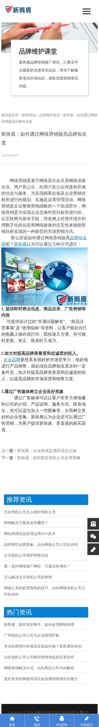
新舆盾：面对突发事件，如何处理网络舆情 (39, 625)
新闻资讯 (29, 115)
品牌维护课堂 (49, 115)
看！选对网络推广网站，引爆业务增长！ (37, 566)
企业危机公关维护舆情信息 (26, 555)
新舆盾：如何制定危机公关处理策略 (49, 458)
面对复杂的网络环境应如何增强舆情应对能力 (41, 679)
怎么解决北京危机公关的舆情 (28, 577)
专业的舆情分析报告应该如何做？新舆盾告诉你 (43, 646)
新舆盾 (20, 244)
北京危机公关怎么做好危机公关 (30, 512)
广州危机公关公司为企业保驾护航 (31, 635)
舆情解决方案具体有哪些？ (26, 523)
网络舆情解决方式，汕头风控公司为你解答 (39, 668)
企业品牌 (11, 359)
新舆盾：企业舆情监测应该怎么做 (47, 451)
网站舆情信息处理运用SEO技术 (29, 534)
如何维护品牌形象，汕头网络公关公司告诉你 (41, 545)
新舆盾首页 (9, 115)
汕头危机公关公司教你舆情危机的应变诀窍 (39, 657)
